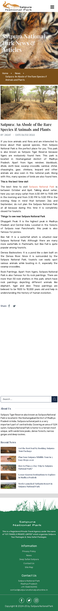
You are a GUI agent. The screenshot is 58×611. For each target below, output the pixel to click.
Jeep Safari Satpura (29, 559)
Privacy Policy (29, 551)
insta (36, 599)
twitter (29, 599)
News (17, 73)
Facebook (21, 599)
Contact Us (29, 563)
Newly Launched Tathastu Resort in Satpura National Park (35, 485)
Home (5, 73)
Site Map (29, 567)
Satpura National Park (41, 186)
